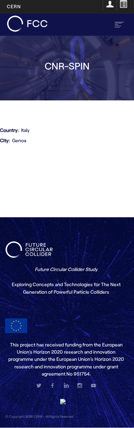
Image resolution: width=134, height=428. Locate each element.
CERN (14, 6)
